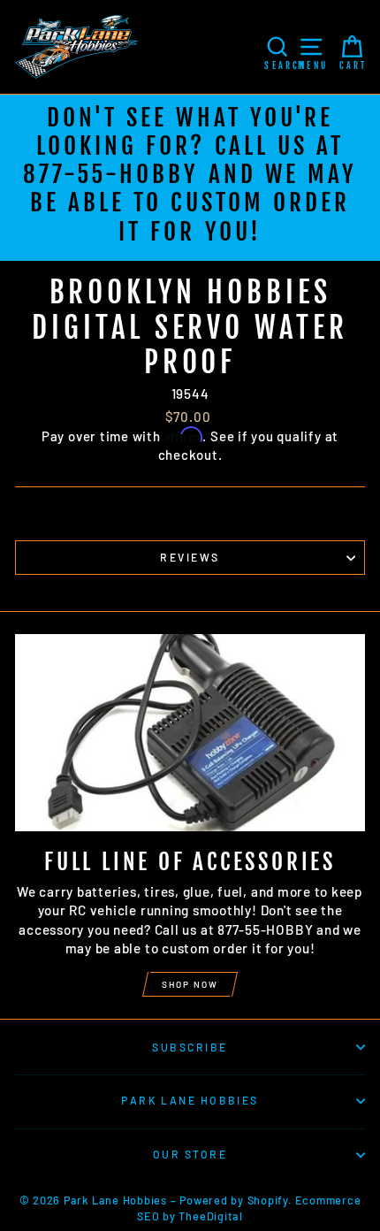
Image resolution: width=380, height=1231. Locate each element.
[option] (190, 177)
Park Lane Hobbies (190, 1100)
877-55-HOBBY (111, 174)
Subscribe (189, 1047)
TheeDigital (210, 1216)
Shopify (267, 1200)
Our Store (190, 1154)
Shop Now (190, 984)
